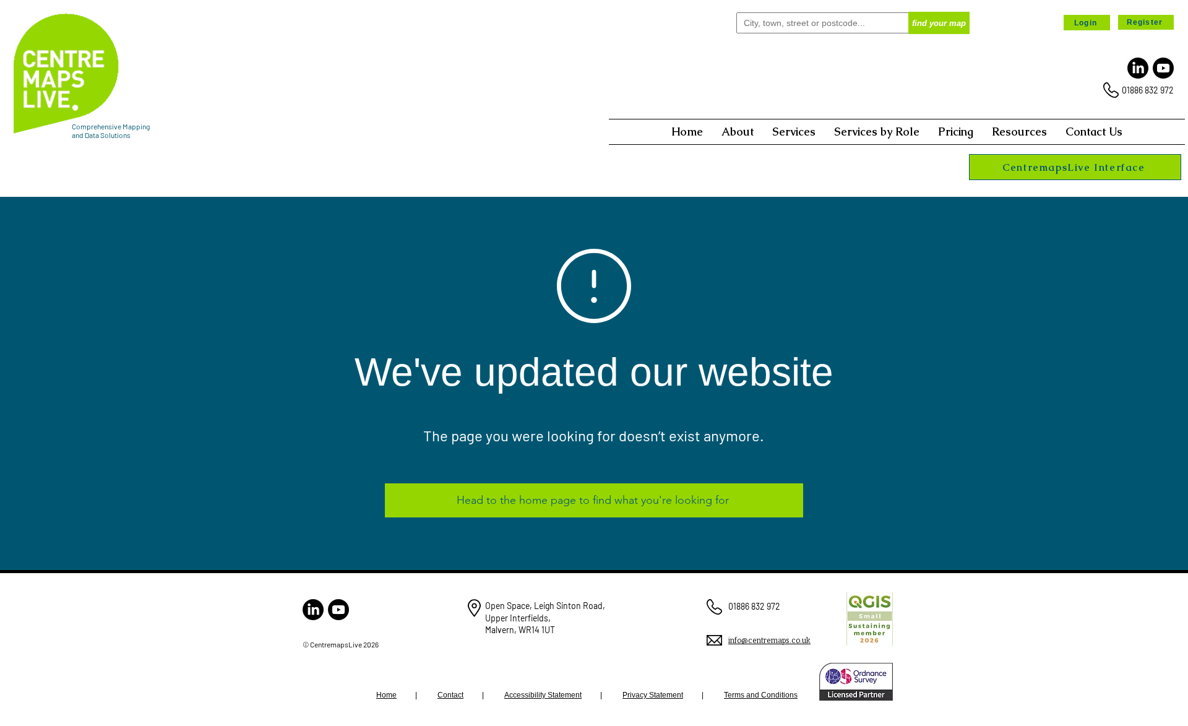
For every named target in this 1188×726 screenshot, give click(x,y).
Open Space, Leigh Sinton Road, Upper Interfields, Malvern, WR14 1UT (545, 617)
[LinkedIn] (1137, 68)
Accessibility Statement (543, 695)
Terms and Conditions (761, 695)
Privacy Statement (652, 695)
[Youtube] (1163, 68)
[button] (737, 131)
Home (386, 695)
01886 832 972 (1148, 90)
